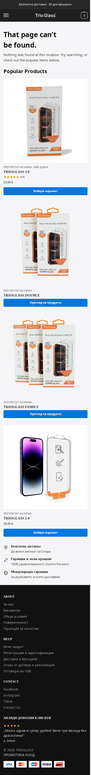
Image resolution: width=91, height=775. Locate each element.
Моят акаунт (14, 647)
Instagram (12, 695)
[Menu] (11, 15)
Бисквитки (12, 610)
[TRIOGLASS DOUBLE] (46, 244)
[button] (84, 15)
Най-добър (40, 167)
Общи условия (15, 616)
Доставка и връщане (20, 659)
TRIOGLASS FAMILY (21, 407)
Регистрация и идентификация (29, 653)
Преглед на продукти (45, 303)
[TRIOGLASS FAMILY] (46, 356)
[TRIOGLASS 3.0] (46, 121)
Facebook (11, 689)
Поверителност (16, 622)
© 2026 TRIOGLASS (18, 750)
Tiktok (8, 701)
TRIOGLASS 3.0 (17, 172)
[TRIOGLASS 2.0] (46, 467)
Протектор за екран (18, 167)
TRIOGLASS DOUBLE (22, 295)
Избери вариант (45, 191)
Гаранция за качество (21, 628)
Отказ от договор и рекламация (29, 665)
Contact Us (12, 707)
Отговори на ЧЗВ (17, 671)
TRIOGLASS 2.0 (17, 518)
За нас (9, 604)
